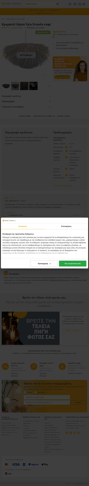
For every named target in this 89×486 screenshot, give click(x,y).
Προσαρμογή (43, 263)
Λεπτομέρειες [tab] (66, 226)
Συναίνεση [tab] (23, 226)
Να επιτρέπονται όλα (73, 263)
